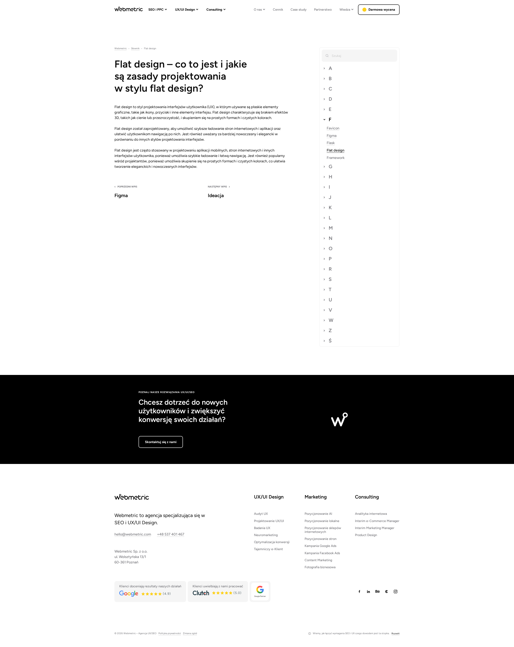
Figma (332, 136)
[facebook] (359, 592)
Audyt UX (261, 514)
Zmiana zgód (190, 633)
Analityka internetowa (371, 514)
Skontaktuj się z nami (160, 442)
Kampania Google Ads (320, 546)
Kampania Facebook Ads (322, 553)
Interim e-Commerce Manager (377, 521)
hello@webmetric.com (132, 534)
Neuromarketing (266, 535)
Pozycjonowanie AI (318, 514)
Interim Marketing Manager (374, 528)
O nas (258, 9)
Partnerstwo (323, 9)
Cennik (278, 9)
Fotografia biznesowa (320, 567)
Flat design (335, 150)
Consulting (214, 9)
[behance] (377, 592)
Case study (299, 9)
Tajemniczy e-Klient (268, 549)
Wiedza (345, 9)
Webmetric (120, 48)
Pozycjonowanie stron (321, 539)
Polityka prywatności (169, 633)
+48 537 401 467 (170, 534)
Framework (336, 158)
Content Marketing (318, 560)
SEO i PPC (156, 9)
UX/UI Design (185, 9)
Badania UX (262, 528)
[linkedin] (368, 592)
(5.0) (238, 593)
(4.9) (167, 593)
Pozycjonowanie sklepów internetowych (323, 530)
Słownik (135, 48)
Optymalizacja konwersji (272, 542)
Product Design (366, 535)
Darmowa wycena (381, 9)
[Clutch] (201, 593)
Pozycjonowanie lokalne (322, 521)
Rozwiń (396, 633)
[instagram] (396, 592)
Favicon (333, 128)
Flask (331, 143)
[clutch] (386, 592)
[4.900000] (152, 594)
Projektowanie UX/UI (269, 521)
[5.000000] (222, 593)
